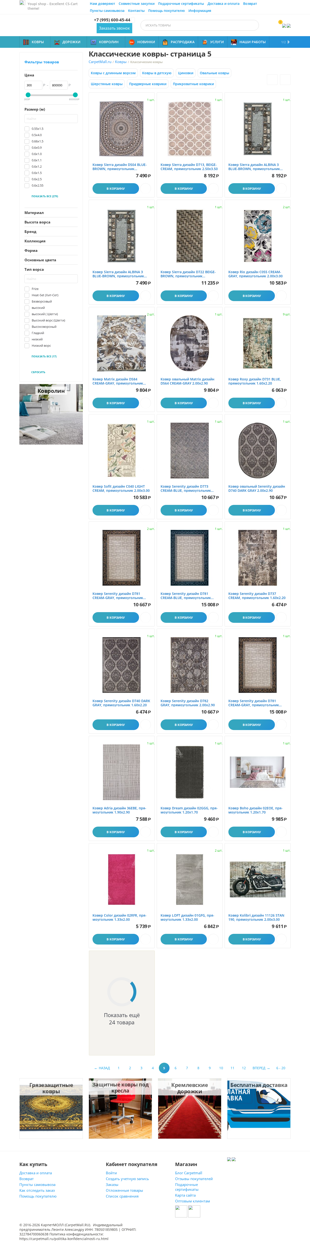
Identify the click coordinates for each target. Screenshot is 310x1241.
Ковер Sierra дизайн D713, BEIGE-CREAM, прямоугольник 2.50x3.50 (189, 167)
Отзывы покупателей (194, 1178)
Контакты (136, 10)
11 (232, 1068)
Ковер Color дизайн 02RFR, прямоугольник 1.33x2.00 (120, 917)
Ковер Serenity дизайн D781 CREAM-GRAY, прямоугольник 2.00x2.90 (118, 596)
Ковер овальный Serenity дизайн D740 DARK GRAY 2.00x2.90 (256, 489)
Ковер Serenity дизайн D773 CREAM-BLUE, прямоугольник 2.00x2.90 (186, 489)
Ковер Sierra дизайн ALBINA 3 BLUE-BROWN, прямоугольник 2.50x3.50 (254, 167)
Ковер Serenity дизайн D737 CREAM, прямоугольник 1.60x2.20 (257, 596)
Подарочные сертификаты (181, 3)
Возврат (250, 3)
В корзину (116, 188)
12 (244, 1068)
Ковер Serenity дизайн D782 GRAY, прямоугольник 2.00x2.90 (188, 703)
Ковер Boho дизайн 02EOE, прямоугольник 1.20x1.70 (255, 810)
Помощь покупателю (166, 10)
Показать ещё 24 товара (122, 1018)
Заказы (112, 1184)
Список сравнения (122, 1196)
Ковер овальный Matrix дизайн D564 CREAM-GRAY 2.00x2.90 (187, 381)
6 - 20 (280, 1068)
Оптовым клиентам (192, 1201)
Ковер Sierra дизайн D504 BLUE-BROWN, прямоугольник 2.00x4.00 (120, 167)
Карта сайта (185, 1195)
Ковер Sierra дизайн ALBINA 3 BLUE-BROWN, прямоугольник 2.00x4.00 (118, 274)
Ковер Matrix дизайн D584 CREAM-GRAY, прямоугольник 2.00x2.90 (118, 381)
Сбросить (38, 372)
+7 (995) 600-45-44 (112, 19)
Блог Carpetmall (188, 1172)
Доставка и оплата (224, 3)
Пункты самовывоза (107, 10)
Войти (111, 1172)
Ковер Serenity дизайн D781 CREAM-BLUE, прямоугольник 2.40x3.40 (186, 596)
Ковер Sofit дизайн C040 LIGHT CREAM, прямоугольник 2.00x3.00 (121, 489)
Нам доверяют (102, 3)
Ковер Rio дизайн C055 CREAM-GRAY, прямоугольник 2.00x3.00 (255, 274)
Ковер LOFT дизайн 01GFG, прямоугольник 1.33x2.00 (187, 917)
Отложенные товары (124, 1190)
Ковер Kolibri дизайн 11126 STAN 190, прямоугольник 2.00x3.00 (256, 917)
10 (221, 1068)
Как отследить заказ (37, 1190)
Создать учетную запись (127, 1178)
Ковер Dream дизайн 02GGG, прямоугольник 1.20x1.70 (189, 810)
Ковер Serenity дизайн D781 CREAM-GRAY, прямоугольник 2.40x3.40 (253, 703)
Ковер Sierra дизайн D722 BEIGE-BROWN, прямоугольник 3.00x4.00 (188, 274)
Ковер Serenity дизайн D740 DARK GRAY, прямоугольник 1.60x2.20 (121, 703)
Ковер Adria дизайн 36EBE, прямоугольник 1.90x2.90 (119, 810)
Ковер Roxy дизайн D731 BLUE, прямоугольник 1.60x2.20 (254, 381)
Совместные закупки (137, 3)
